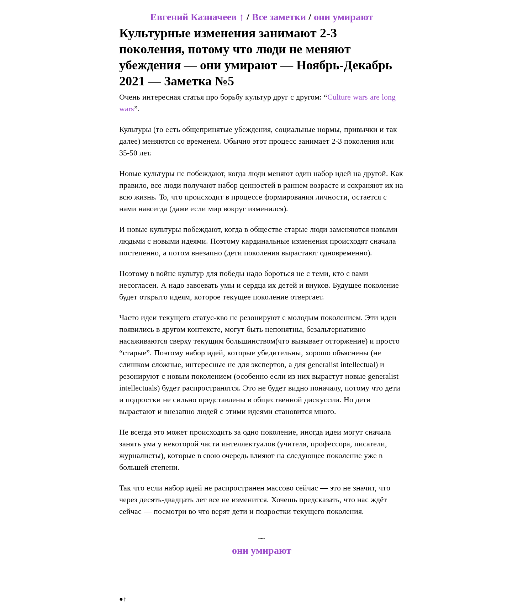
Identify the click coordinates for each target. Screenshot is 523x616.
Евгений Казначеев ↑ (197, 16)
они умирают (343, 16)
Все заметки (279, 16)
